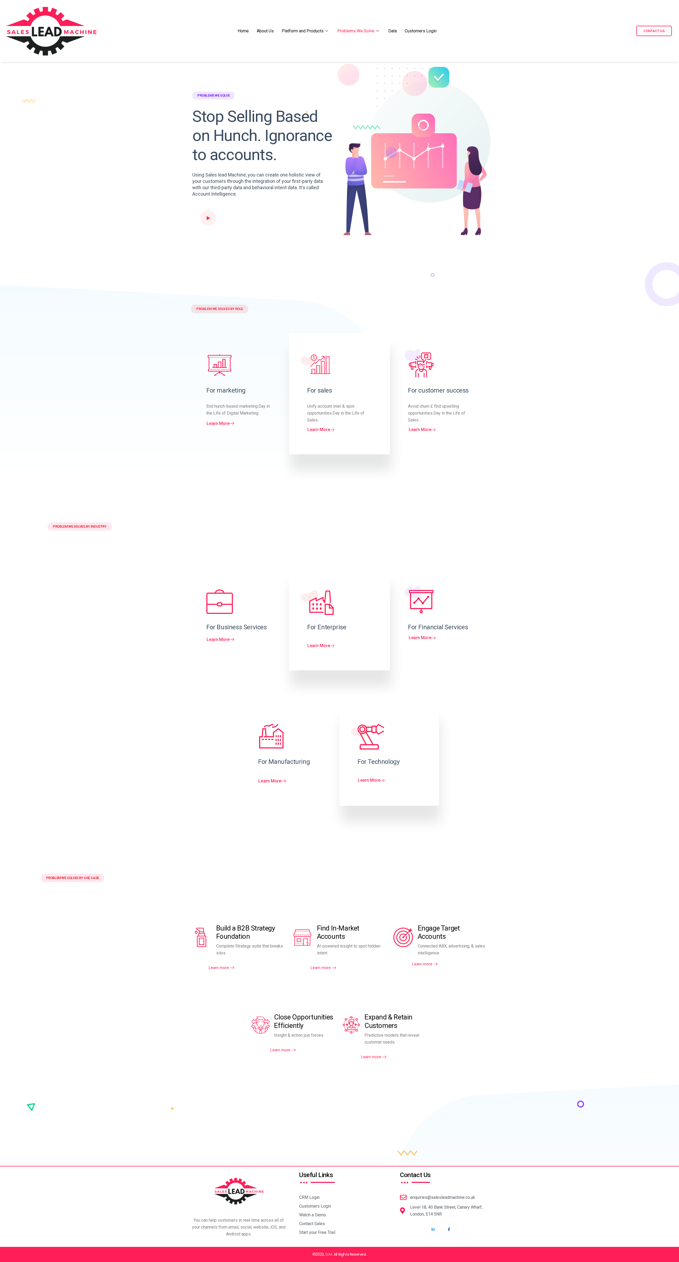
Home (243, 30)
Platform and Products (303, 30)
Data (392, 30)
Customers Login (421, 30)
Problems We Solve (356, 30)
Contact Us (654, 31)
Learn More (218, 423)
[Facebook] (449, 1229)
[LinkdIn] (433, 1229)
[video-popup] (208, 218)
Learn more (219, 967)
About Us (265, 30)
